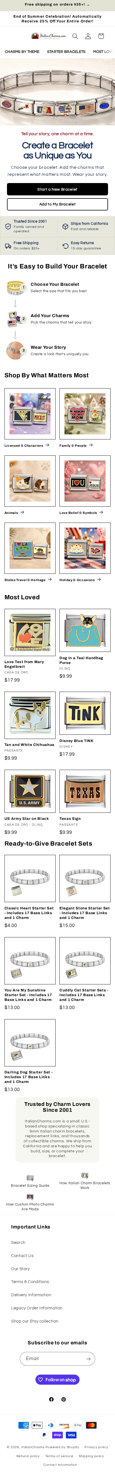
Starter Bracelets (66, 52)
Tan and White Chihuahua (29, 745)
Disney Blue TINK (76, 741)
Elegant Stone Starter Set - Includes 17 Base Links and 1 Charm (84, 913)
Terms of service (59, 1456)
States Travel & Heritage (25, 580)
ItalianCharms (33, 1447)
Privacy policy (96, 1447)
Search (18, 1243)
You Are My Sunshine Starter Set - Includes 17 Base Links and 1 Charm (28, 995)
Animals (11, 512)
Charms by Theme (22, 52)
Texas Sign (70, 818)
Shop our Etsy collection (34, 1321)
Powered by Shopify (62, 1447)
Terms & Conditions (30, 1282)
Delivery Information (31, 1295)
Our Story (20, 1269)
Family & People (73, 445)
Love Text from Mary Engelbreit (24, 664)
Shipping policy (91, 1456)
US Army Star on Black (26, 818)
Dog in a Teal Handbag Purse (81, 660)
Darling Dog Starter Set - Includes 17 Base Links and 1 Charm (28, 1077)
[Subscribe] (88, 1359)
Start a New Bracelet (57, 189)
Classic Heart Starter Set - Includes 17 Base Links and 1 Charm (29, 913)
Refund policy (28, 1456)
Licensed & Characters (23, 445)
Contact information (60, 1464)
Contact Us (22, 1256)
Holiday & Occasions (77, 580)
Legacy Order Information (37, 1308)
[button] (75, 36)
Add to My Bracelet (57, 204)
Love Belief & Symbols (78, 512)
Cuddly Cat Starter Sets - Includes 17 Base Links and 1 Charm (83, 995)
